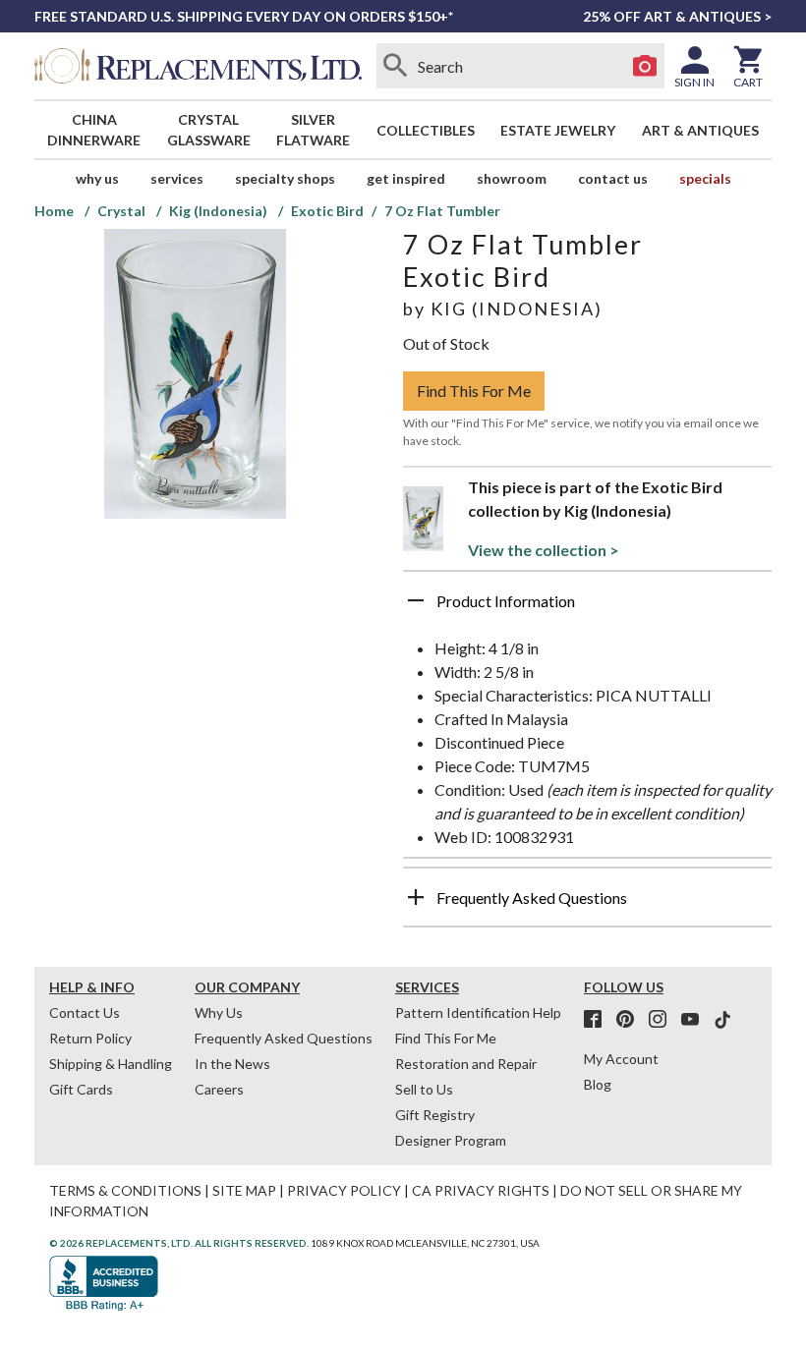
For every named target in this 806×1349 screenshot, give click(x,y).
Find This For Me (474, 390)
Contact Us (613, 178)
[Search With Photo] (644, 65)
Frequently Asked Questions (284, 1038)
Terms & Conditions (125, 1190)
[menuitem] (94, 129)
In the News (232, 1063)
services (176, 178)
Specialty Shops (285, 178)
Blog (597, 1084)
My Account (621, 1058)
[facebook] (598, 1020)
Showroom (512, 178)
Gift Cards (81, 1089)
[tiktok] (722, 1020)
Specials (705, 178)
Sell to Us (424, 1089)
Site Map (244, 1190)
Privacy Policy (344, 1190)
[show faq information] (416, 897)
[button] (587, 608)
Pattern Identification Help (478, 1012)
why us (97, 178)
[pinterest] (631, 1020)
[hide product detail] (416, 600)
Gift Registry (435, 1114)
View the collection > (543, 549)
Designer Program (450, 1140)
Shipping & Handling (110, 1063)
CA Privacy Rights (480, 1190)
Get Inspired (406, 178)
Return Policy (90, 1038)
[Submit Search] (396, 65)
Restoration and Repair (466, 1063)
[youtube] (696, 1020)
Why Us (219, 1012)
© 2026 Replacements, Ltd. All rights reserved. (179, 1243)
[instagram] (663, 1020)
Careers (219, 1089)
